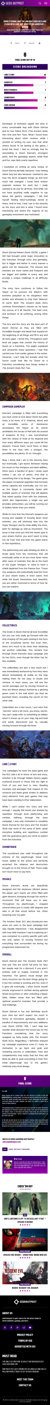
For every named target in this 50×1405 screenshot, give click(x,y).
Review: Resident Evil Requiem (25, 1288)
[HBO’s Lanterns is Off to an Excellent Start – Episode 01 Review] (25, 1203)
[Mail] (20, 1170)
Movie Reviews (25, 1251)
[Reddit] (23, 1327)
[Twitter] (4, 1327)
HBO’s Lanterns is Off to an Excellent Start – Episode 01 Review (25, 1220)
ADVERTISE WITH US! (25, 1347)
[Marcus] (8, 1164)
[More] (39, 43)
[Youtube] (30, 1327)
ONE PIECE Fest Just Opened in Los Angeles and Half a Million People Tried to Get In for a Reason (24, 1370)
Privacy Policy (25, 1335)
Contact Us (25, 1385)
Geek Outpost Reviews (19, 1149)
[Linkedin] (17, 1170)
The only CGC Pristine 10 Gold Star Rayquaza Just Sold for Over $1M (23, 1363)
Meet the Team (25, 1379)
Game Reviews (25, 1284)
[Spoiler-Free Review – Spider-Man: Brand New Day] (25, 1240)
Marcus (18, 1159)
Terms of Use (25, 1341)
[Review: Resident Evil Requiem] (25, 1273)
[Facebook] (11, 1327)
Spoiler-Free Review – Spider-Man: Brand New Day (25, 1255)
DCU (25, 1215)
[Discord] (14, 1170)
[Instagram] (17, 1327)
